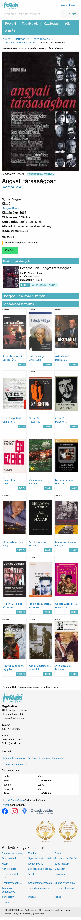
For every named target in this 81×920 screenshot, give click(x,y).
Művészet (59, 868)
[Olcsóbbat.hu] (42, 811)
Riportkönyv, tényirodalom (19, 42)
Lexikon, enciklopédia (40, 868)
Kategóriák (22, 39)
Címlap (6, 39)
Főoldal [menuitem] (10, 23)
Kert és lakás (9, 868)
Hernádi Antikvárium (13, 800)
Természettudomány (65, 888)
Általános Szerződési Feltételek (45, 758)
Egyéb (5, 902)
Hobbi (5, 863)
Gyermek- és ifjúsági (65, 858)
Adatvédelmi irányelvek (14, 764)
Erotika (32, 853)
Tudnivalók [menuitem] (30, 23)
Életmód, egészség (12, 853)
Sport (31, 874)
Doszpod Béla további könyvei (24, 296)
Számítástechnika (12, 882)
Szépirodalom (42, 39)
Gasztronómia (9, 858)
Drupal (5, 805)
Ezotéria (58, 853)
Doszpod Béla (11, 187)
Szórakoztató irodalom (40, 882)
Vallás (57, 896)
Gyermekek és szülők (40, 858)
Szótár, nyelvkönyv (64, 882)
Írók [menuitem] (67, 23)
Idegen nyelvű (35, 863)
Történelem (8, 896)
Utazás (32, 896)
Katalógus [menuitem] (51, 23)
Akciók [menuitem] (10, 30)
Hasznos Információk (13, 758)
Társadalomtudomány (40, 888)
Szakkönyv (60, 874)
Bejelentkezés (68, 4)
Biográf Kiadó (11, 208)
